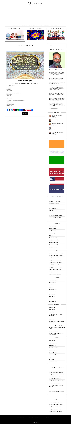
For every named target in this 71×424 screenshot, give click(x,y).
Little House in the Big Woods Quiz (55, 217)
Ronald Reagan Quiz (52, 291)
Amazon (52, 108)
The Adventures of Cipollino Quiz (54, 201)
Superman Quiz (51, 298)
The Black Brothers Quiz (53, 210)
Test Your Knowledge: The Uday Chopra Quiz (56, 325)
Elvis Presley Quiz (52, 294)
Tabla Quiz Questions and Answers (55, 271)
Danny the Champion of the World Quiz (55, 215)
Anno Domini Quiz (25, 81)
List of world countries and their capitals (56, 372)
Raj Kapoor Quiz (52, 309)
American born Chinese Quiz (54, 203)
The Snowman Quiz (52, 212)
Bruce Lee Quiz (51, 287)
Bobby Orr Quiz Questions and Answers (58, 119)
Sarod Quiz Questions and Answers (55, 260)
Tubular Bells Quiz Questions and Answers (56, 253)
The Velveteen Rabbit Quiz (53, 208)
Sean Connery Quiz (52, 284)
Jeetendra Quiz (51, 311)
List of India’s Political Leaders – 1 (55, 378)
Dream (61, 87)
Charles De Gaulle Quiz (53, 352)
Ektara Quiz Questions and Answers (55, 264)
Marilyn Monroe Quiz (52, 289)
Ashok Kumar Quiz (52, 307)
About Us (18, 417)
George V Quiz (51, 359)
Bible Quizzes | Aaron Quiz (53, 244)
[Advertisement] (35, 16)
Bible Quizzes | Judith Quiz (53, 242)
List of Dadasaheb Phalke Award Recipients (56, 391)
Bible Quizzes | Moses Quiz (53, 247)
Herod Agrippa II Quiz (52, 228)
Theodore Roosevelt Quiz (53, 347)
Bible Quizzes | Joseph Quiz (53, 240)
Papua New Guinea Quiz (53, 361)
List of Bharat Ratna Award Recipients (55, 388)
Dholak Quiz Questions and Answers (55, 274)
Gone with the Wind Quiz (53, 280)
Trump (50, 88)
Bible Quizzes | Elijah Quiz (53, 237)
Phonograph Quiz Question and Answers (56, 255)
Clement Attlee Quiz (52, 345)
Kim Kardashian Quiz (52, 301)
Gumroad (55, 108)
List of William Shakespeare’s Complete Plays (56, 198)
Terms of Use (39, 417)
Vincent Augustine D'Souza (30, 83)
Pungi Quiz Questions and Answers (55, 257)
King (57, 87)
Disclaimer (35, 417)
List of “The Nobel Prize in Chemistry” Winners (57, 380)
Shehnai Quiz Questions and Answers (55, 262)
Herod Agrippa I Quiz (52, 230)
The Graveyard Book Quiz (53, 205)
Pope (59, 87)
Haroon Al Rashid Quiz (53, 354)
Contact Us (22, 417)
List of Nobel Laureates (53, 370)
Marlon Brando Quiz (52, 282)
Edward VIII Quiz (52, 340)
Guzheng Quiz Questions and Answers (55, 267)
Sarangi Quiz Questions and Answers (55, 269)
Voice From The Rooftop (55, 83)
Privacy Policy (31, 417)
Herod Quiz (51, 235)
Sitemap (47, 417)
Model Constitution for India (54, 99)
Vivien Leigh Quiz (52, 296)
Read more (25, 113)
